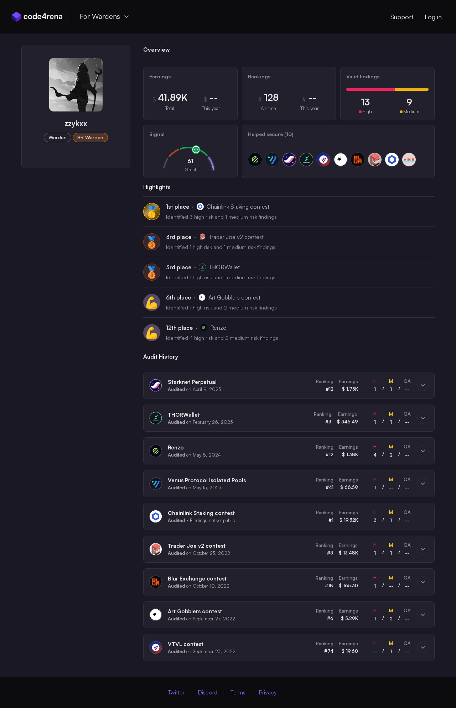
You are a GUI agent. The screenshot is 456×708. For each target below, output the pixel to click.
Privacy (268, 692)
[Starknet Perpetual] (289, 159)
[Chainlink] (392, 159)
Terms (237, 692)
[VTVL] (323, 159)
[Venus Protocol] (272, 159)
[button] (289, 385)
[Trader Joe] (375, 159)
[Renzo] (255, 159)
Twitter (176, 692)
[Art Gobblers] (340, 159)
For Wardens (100, 16)
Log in (433, 17)
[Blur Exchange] (358, 159)
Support (401, 17)
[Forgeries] (409, 159)
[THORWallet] (306, 159)
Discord (207, 692)
